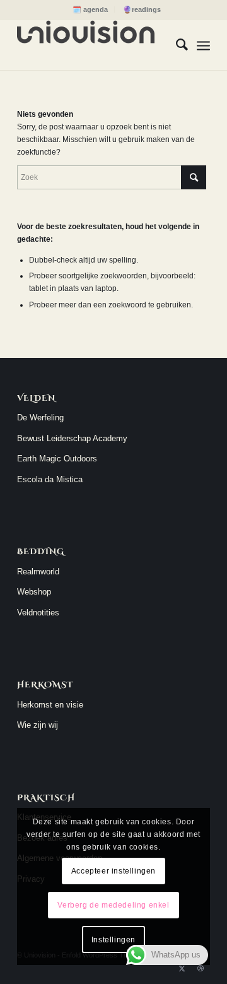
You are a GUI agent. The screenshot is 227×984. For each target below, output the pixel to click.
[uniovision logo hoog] (94, 45)
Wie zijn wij (37, 725)
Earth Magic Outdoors (57, 458)
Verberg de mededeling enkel (113, 905)
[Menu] (203, 45)
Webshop (34, 591)
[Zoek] (175, 45)
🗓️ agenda (90, 9)
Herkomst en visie (50, 704)
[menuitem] (90, 9)
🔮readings (142, 9)
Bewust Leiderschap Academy (72, 438)
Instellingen (113, 939)
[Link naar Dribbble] (200, 968)
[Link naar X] (181, 968)
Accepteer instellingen (113, 871)
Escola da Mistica (50, 479)
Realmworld (38, 571)
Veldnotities (38, 612)
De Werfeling (40, 417)
